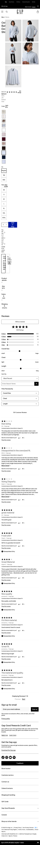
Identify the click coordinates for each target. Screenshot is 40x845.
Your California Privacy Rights (9, 829)
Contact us (5, 782)
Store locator (5, 768)
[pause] (38, 6)
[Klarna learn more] (5, 244)
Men (2, 17)
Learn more (12, 735)
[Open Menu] (2, 12)
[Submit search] (36, 384)
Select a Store (9, 262)
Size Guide (6, 185)
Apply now (4, 735)
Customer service (7, 775)
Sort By (3, 374)
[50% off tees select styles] (18, 6)
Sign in (5, 267)
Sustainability (30, 829)
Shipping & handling (8, 795)
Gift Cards (4, 801)
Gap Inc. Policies (13, 836)
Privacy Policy (17, 827)
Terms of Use (21, 829)
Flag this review (6, 440)
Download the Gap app (8, 750)
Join (4, 269)
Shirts (7, 17)
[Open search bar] (6, 11)
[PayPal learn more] (5, 232)
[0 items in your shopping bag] (38, 11)
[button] (22, 54)
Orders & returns (7, 788)
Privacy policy (5, 718)
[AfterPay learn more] (5, 238)
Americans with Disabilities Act (9, 834)
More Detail (5, 466)
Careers (4, 815)
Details (33, 7)
